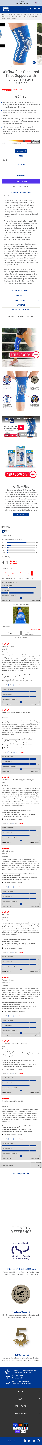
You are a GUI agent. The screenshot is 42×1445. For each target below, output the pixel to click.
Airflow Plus (4, 16)
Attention (21, 305)
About (21, 1399)
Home (2, 14)
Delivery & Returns (21, 310)
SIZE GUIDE (20, 151)
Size (21, 156)
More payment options (21, 186)
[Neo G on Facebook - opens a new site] (24, 1441)
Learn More (21, 514)
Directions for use (21, 291)
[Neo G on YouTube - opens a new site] (33, 1441)
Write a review (24, 90)
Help (20, 1391)
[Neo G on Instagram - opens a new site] (37, 1441)
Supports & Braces (14, 14)
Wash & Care (21, 300)
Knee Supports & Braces (31, 14)
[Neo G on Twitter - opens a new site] (28, 1441)
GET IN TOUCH (20, 1406)
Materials (21, 296)
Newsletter (20, 1413)
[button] (21, 3)
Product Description (21, 192)
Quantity (21, 165)
